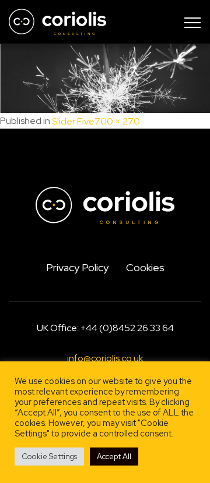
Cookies (145, 267)
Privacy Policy (77, 267)
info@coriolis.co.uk (105, 359)
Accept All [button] (114, 456)
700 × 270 (117, 121)
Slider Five (73, 121)
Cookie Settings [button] (49, 456)
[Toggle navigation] (192, 22)
